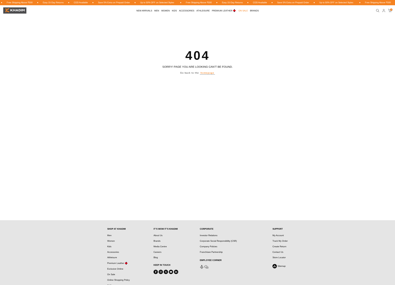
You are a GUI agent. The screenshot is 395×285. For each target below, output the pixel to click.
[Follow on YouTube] (171, 272)
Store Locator (279, 257)
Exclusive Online (115, 269)
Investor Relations (208, 235)
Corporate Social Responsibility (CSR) (218, 241)
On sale (243, 10)
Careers (157, 252)
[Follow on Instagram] (161, 272)
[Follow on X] (166, 272)
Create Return (279, 246)
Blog (156, 257)
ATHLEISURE (203, 10)
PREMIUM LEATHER (222, 10)
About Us (158, 235)
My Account (278, 235)
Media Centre (160, 246)
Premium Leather (115, 263)
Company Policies (208, 246)
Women (165, 10)
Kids (174, 10)
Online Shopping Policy (118, 280)
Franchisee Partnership (211, 252)
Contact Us (277, 252)
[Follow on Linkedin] (176, 272)
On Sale (111, 274)
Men (156, 10)
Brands (254, 10)
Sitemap (282, 266)
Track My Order (280, 241)
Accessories (186, 10)
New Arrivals (144, 10)
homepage (207, 73)
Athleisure (112, 257)
